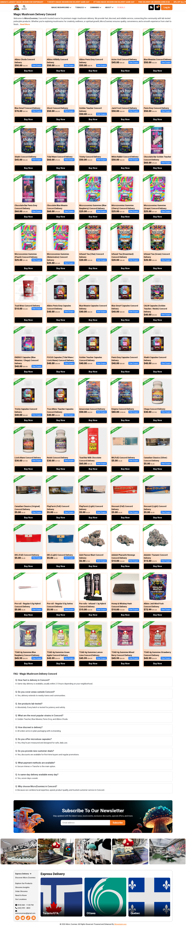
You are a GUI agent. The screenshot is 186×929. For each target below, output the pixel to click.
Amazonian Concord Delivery (92, 409)
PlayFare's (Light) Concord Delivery (91, 507)
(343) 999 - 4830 (24, 908)
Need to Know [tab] (21, 895)
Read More (25, 24)
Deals (122, 7)
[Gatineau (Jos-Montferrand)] (102, 851)
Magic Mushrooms (60, 7)
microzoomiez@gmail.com (25, 913)
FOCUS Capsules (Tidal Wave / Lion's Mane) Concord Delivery (60, 358)
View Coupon (36, 65)
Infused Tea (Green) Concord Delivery (157, 255)
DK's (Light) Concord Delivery (60, 555)
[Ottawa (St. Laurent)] (27, 851)
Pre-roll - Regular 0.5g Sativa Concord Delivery (60, 605)
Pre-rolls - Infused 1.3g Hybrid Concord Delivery (92, 605)
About (108, 7)
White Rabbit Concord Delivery (125, 157)
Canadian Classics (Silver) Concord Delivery (155, 459)
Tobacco (79, 7)
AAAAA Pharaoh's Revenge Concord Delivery (123, 556)
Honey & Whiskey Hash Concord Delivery (122, 605)
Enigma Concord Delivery (123, 409)
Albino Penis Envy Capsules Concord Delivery (59, 307)
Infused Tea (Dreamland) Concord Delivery (123, 255)
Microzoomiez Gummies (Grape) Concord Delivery (155, 207)
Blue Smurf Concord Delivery (27, 108)
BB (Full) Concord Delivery (123, 457)
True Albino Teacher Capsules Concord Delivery (60, 410)
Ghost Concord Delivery (57, 108)
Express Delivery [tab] (22, 874)
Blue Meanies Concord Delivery (157, 59)
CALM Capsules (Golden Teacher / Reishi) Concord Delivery (155, 309)
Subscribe (118, 822)
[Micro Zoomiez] (16, 7)
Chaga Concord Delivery (154, 409)
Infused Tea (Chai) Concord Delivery (91, 255)
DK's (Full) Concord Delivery (27, 555)
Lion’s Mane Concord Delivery (28, 457)
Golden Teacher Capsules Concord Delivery (90, 358)
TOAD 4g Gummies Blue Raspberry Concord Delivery (27, 653)
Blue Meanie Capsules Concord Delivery (93, 307)
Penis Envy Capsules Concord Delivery (125, 358)
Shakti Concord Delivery (25, 157)
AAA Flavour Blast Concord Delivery (91, 556)
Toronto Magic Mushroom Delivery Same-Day (68, 2)
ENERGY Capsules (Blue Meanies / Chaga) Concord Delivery (26, 360)
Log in (167, 7)
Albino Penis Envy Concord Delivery (91, 61)
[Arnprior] (139, 851)
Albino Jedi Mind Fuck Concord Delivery (154, 605)
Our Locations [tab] (21, 899)
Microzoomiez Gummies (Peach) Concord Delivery (26, 255)
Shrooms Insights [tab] (22, 887)
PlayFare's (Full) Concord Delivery (58, 507)
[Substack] (33, 918)
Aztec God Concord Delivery (124, 59)
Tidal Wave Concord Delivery (59, 157)
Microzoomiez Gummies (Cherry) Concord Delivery (123, 207)
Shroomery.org (120, 924)
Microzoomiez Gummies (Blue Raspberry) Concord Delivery (92, 207)
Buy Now (28, 70)
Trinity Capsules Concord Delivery (26, 410)
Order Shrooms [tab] (21, 891)
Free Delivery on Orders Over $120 (154, 2)
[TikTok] (28, 918)
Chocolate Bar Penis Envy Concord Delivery (26, 207)
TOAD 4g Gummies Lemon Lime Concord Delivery (91, 653)
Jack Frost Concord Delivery (124, 108)
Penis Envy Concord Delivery (156, 108)
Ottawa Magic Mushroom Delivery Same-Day (113, 2)
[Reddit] (23, 918)
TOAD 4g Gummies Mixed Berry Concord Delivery (123, 653)
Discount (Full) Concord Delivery (122, 507)
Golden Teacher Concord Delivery (90, 109)
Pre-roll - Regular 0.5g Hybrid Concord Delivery (28, 605)
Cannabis (94, 7)
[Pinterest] (17, 918)
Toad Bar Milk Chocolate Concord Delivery (90, 459)
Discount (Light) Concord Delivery (155, 507)
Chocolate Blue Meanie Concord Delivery (57, 207)
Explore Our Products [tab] (24, 883)
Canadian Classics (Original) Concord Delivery (27, 507)
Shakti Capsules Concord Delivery (155, 358)
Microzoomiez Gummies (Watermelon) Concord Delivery (58, 257)
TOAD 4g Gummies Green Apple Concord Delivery (58, 653)
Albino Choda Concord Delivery (25, 61)
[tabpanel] (105, 895)
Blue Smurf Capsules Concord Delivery (125, 307)
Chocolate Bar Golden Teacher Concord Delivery (157, 158)
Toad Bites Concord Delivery (27, 306)
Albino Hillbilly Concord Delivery (57, 61)
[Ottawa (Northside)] (64, 851)
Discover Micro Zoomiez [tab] (25, 878)
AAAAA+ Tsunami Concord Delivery (156, 556)
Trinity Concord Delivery (90, 157)
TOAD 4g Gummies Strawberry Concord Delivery (157, 653)
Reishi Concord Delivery (57, 457)
